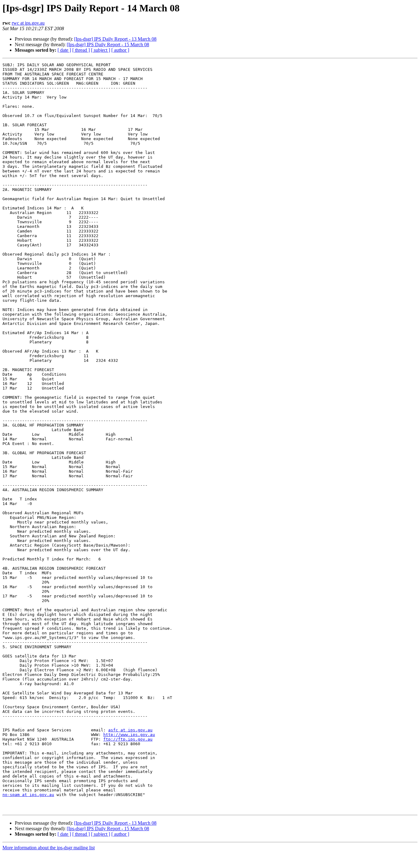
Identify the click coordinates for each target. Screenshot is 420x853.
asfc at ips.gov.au (130, 730)
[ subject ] (100, 50)
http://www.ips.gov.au (129, 734)
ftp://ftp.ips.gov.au (128, 739)
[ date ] (64, 50)
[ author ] (120, 50)
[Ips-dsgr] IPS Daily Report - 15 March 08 (108, 44)
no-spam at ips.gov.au (28, 794)
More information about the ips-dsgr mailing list (48, 847)
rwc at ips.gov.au (28, 23)
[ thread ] (81, 50)
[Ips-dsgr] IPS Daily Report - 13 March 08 (115, 39)
